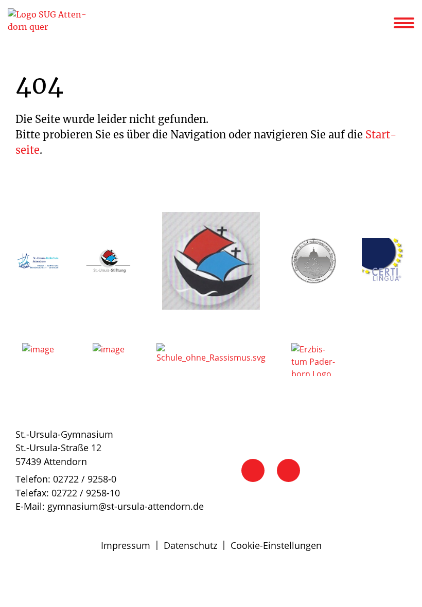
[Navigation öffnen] (410, 23)
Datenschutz (190, 545)
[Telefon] (253, 470)
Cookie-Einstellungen (276, 545)
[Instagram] (288, 470)
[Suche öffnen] (384, 24)
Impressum (125, 545)
